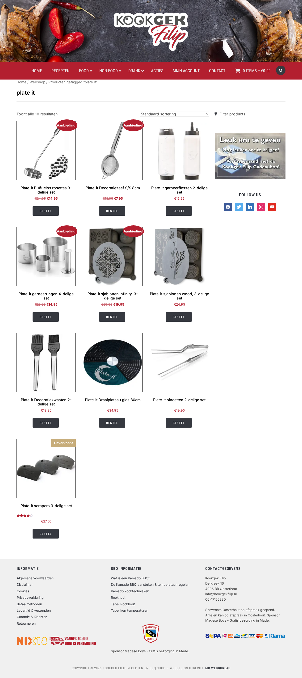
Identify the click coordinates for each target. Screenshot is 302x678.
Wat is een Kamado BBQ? (130, 578)
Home (21, 82)
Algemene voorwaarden (35, 578)
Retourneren (26, 623)
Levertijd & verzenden (34, 610)
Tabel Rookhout (123, 604)
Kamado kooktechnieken (130, 591)
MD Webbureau (218, 668)
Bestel (46, 211)
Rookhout (118, 597)
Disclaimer (25, 584)
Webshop (37, 82)
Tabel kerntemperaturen (129, 610)
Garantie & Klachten (32, 617)
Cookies (23, 591)
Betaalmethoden (29, 604)
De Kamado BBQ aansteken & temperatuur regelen (150, 584)
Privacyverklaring (30, 597)
